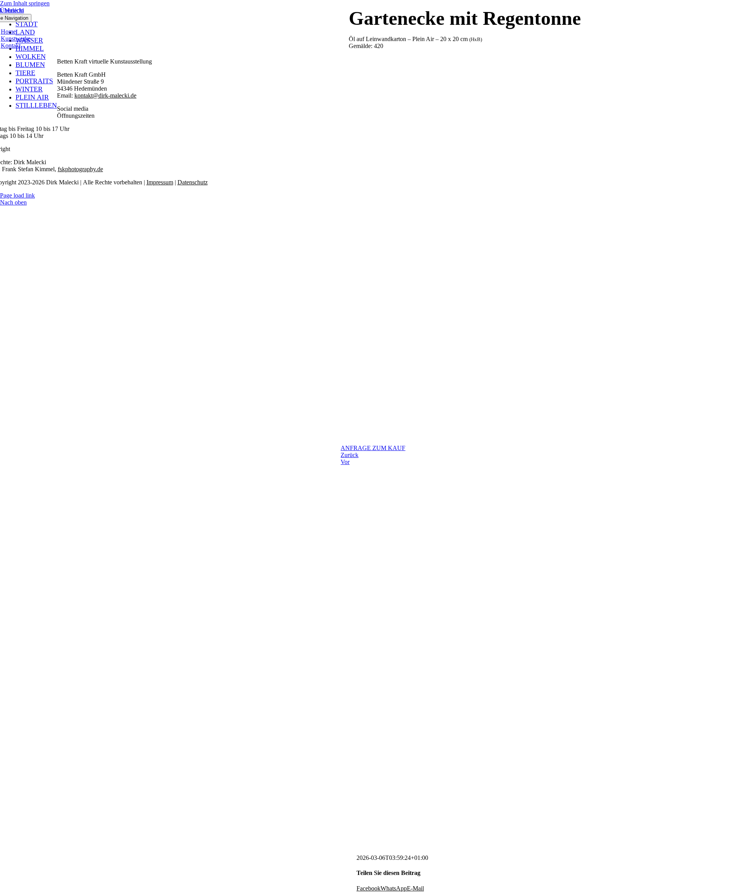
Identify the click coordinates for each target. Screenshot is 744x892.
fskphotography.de (80, 169)
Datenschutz (192, 182)
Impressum (159, 182)
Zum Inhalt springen (25, 3)
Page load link (17, 195)
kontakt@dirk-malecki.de (105, 95)
